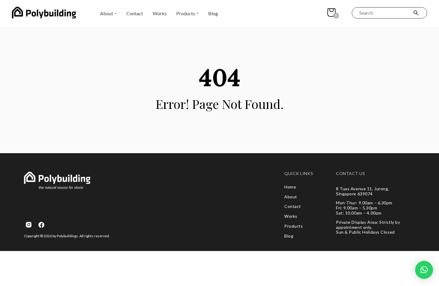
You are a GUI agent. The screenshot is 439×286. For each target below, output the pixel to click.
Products (185, 13)
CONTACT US (350, 173)
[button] (424, 270)
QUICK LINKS (298, 173)
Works (160, 13)
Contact (134, 13)
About (106, 13)
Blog (213, 13)
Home (290, 187)
